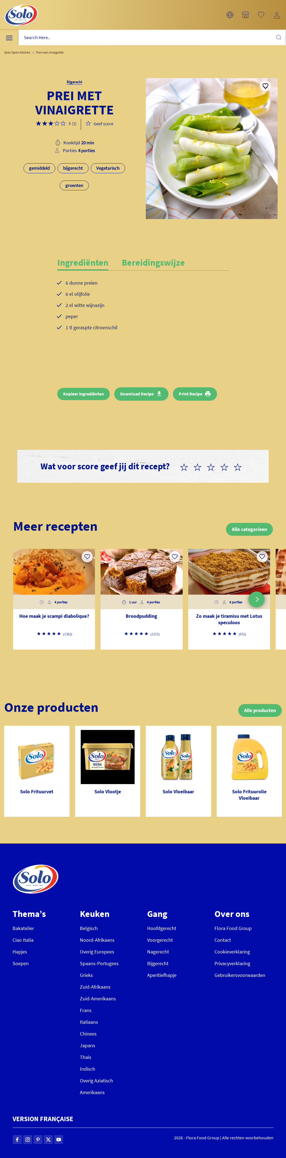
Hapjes (20, 951)
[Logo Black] (21, 3)
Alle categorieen (249, 529)
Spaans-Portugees (99, 963)
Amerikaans (92, 1092)
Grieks (86, 975)
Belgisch (89, 928)
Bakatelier (23, 928)
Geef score (103, 123)
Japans (87, 1045)
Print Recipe (190, 394)
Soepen (21, 963)
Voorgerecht (160, 940)
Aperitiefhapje (162, 975)
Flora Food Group (233, 928)
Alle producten (260, 710)
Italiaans (89, 1022)
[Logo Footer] (36, 867)
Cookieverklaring (232, 951)
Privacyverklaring (232, 963)
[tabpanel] (143, 309)
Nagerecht (158, 951)
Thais (85, 1057)
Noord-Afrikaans (97, 940)
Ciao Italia (23, 940)
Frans (86, 1010)
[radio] (186, 466)
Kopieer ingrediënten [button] (83, 394)
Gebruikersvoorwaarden (239, 975)
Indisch (87, 1069)
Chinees (88, 1033)
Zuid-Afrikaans (95, 987)
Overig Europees (97, 951)
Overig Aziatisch (96, 1080)
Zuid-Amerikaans (98, 998)
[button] (229, 14)
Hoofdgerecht (161, 928)
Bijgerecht (157, 963)
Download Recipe (137, 394)
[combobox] (152, 37)
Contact (222, 940)
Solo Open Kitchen (17, 52)
